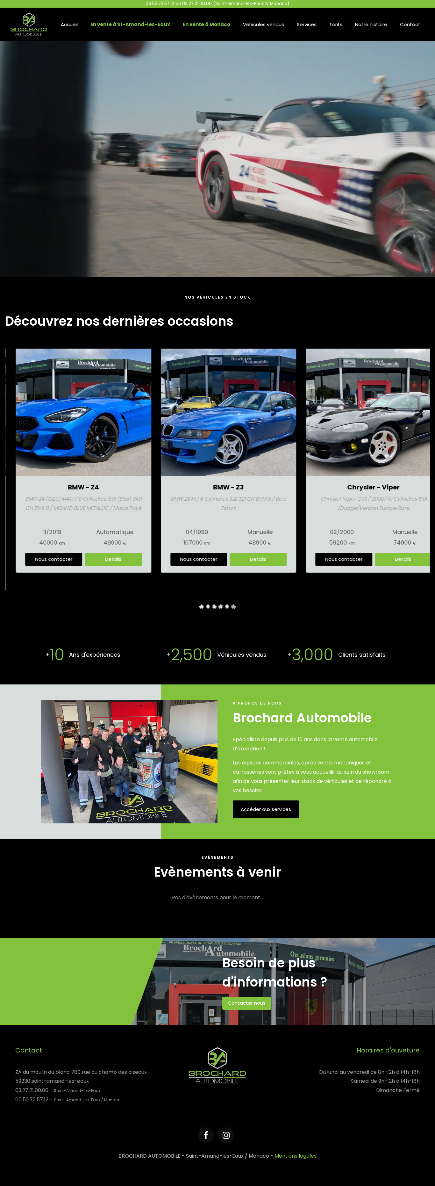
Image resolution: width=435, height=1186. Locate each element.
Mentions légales (296, 1156)
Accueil (69, 24)
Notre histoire (371, 24)
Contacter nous (247, 1003)
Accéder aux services (266, 809)
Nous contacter (42, 559)
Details (102, 559)
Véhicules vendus (263, 24)
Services (307, 24)
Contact (410, 24)
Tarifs (335, 24)
